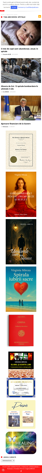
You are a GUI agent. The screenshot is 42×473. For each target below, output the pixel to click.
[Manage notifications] (3, 469)
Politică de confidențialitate (30, 467)
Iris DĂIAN (6, 92)
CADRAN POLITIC (15, 467)
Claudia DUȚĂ (7, 54)
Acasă (2, 14)
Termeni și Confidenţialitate (28, 7)
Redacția (5, 126)
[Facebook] (21, 471)
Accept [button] (14, 7)
